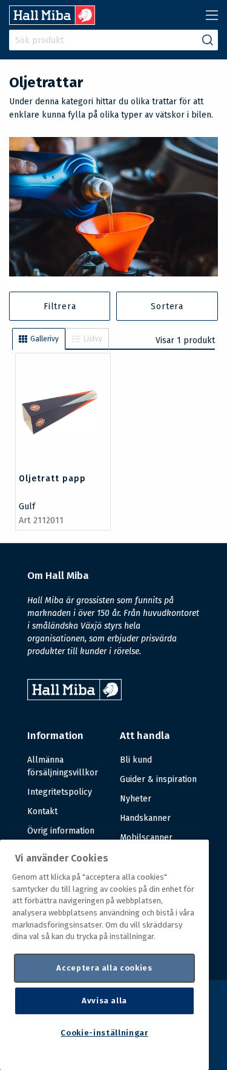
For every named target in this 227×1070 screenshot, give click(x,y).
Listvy (93, 339)
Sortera (167, 306)
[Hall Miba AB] (52, 21)
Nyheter (135, 799)
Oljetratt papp (52, 478)
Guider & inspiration (158, 779)
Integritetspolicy (59, 792)
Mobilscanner (146, 837)
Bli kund (136, 760)
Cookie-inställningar (104, 1032)
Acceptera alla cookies (104, 967)
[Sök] (208, 40)
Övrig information (60, 831)
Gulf (27, 506)
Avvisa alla (104, 1000)
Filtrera (60, 306)
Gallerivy (44, 339)
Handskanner (145, 818)
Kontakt (42, 811)
